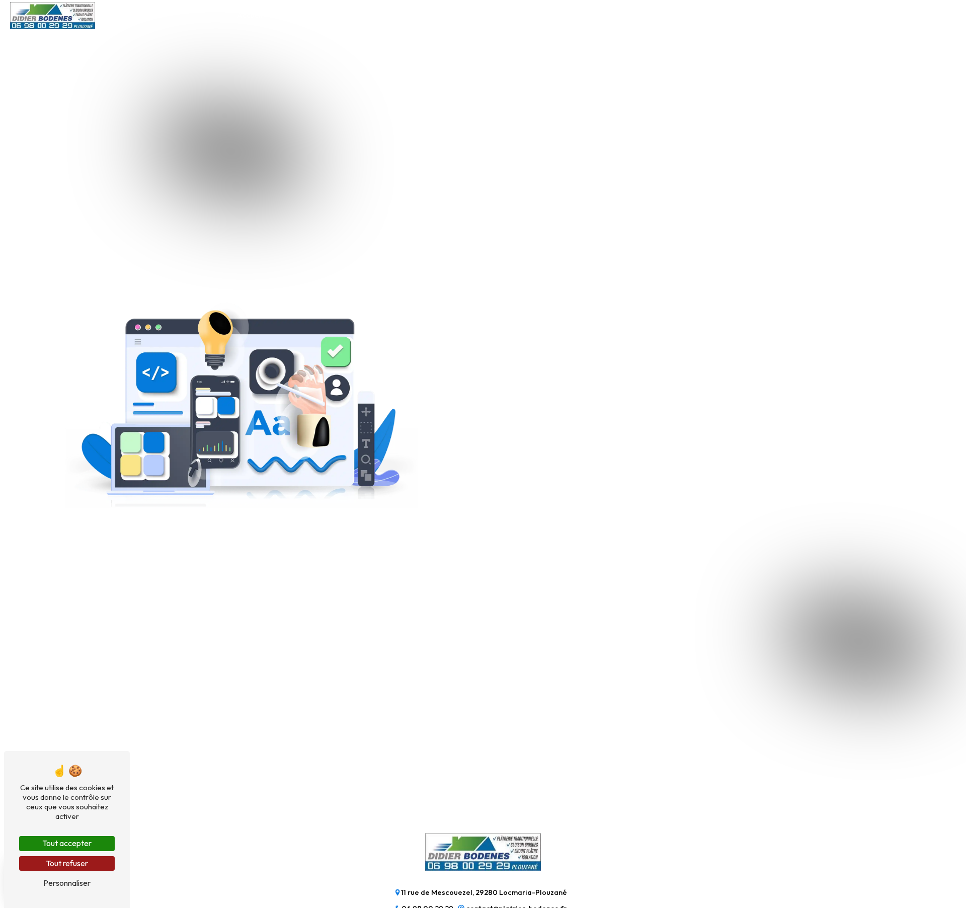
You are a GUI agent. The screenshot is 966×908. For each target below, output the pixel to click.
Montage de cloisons (452, 15)
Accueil (250, 15)
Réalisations (658, 15)
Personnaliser (67, 883)
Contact (714, 15)
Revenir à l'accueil (527, 476)
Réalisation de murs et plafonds (562, 15)
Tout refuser (67, 863)
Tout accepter (67, 843)
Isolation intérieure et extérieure (339, 15)
